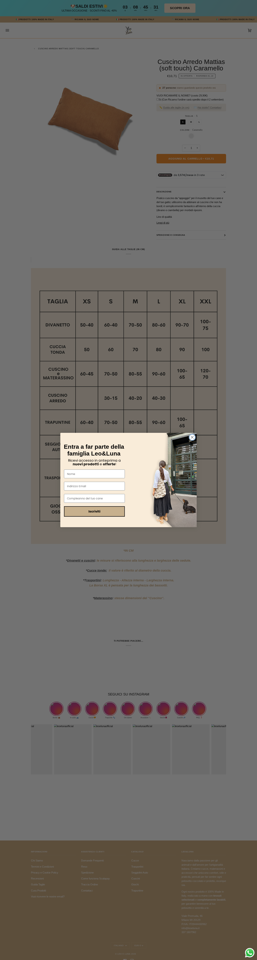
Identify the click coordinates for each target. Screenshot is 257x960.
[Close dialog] (192, 437)
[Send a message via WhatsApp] (249, 952)
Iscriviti (94, 511)
